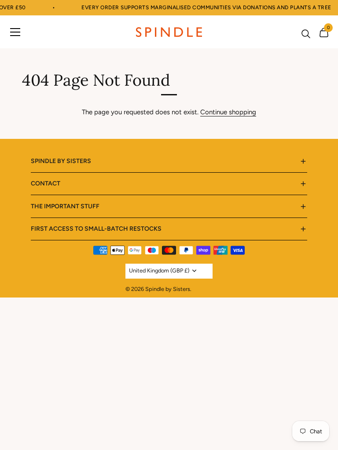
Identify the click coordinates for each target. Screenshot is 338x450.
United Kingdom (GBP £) (159, 270)
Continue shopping (228, 112)
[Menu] (15, 31)
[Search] (306, 34)
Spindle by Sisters (167, 289)
